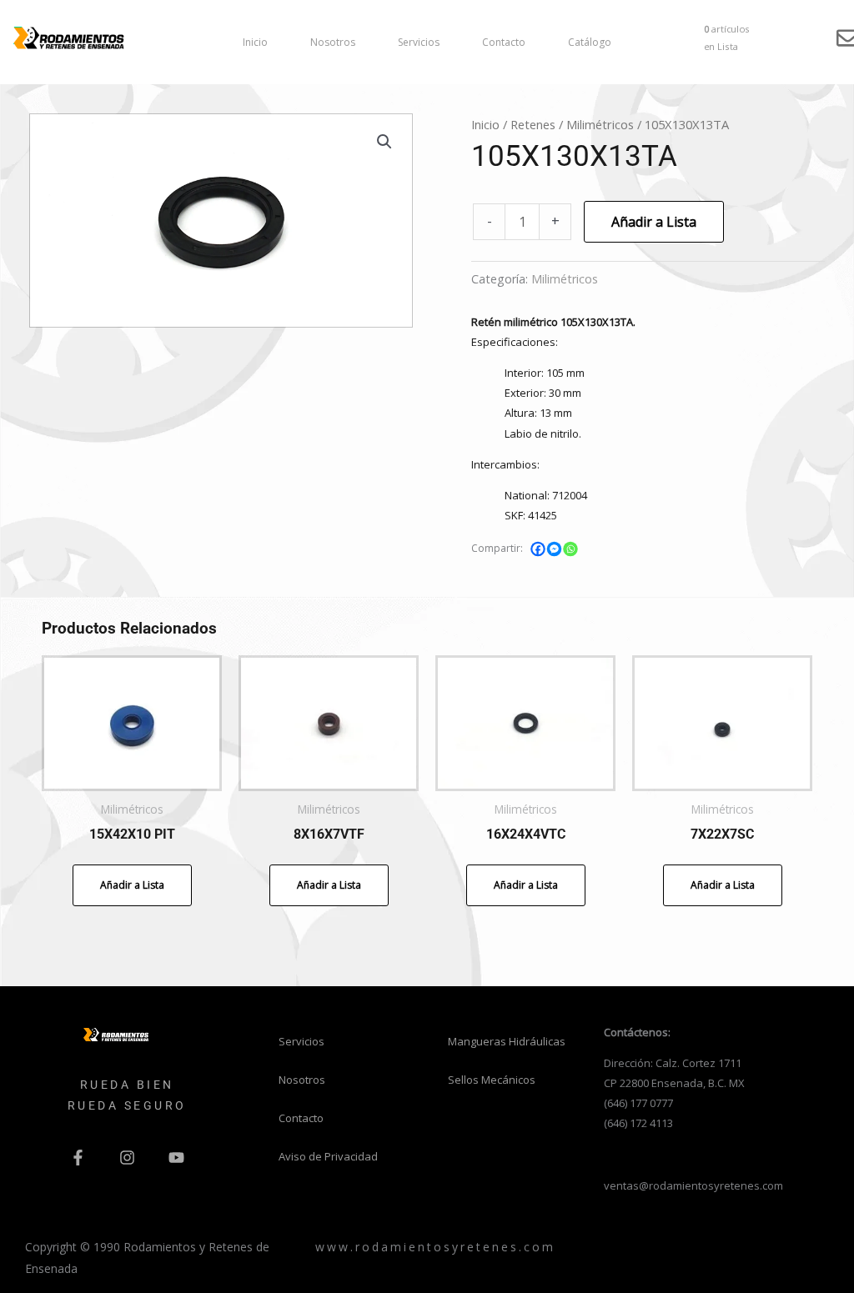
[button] (384, 142)
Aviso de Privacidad (328, 1156)
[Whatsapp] (570, 549)
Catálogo (589, 42)
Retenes (532, 124)
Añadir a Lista (653, 222)
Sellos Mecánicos (491, 1079)
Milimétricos (600, 124)
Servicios (419, 42)
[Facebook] (537, 549)
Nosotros (332, 42)
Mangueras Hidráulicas (506, 1041)
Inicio (255, 42)
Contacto (503, 42)
